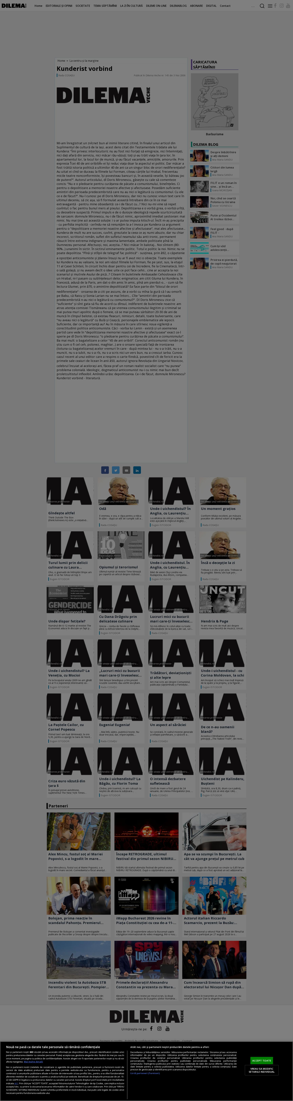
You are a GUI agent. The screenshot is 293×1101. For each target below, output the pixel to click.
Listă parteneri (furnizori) (145, 1073)
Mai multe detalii (33, 1061)
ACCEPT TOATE (261, 1060)
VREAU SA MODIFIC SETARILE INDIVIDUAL (262, 1070)
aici (16, 1083)
